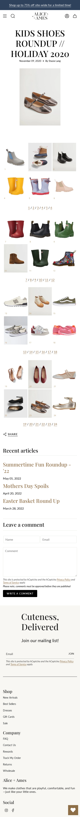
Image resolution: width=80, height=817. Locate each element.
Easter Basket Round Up (31, 500)
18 (55, 351)
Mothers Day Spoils (26, 485)
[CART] (75, 16)
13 (24, 351)
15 (37, 351)
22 (43, 424)
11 (46, 279)
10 (40, 279)
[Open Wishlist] (73, 810)
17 (49, 351)
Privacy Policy (64, 579)
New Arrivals (10, 697)
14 (31, 351)
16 (43, 351)
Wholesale (9, 770)
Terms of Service (11, 582)
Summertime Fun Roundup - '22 (37, 467)
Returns (7, 764)
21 (37, 424)
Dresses (7, 710)
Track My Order (12, 757)
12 (53, 279)
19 (24, 424)
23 (49, 424)
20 (31, 424)
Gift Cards (9, 716)
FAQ (5, 738)
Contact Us (9, 745)
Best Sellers (9, 703)
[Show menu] (5, 16)
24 (55, 424)
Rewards (8, 751)
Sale (5, 723)
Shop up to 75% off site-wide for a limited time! (40, 5)
